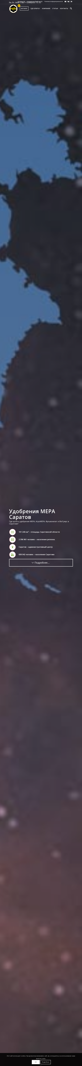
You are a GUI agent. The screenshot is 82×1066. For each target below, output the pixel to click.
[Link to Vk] (68, 1)
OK (36, 1062)
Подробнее (45, 1062)
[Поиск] (71, 8)
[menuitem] (21, 1)
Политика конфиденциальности (53, 1)
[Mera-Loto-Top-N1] (15, 8)
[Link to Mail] (71, 1)
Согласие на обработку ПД (34, 1)
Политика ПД (21, 1)
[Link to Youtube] (65, 1)
